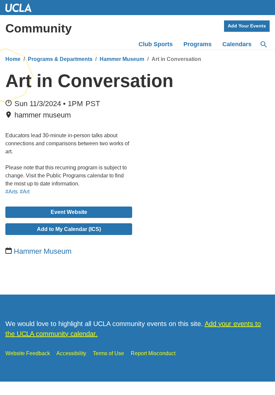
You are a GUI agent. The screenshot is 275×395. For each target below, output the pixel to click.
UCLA (21, 7)
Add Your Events (247, 25)
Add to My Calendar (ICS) (69, 229)
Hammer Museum (122, 59)
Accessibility (71, 353)
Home (12, 59)
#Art (25, 191)
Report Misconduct (153, 353)
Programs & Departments (60, 59)
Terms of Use (108, 353)
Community (38, 28)
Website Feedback (27, 353)
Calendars (237, 44)
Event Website (69, 212)
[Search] (263, 44)
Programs (197, 44)
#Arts (11, 191)
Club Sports (156, 44)
